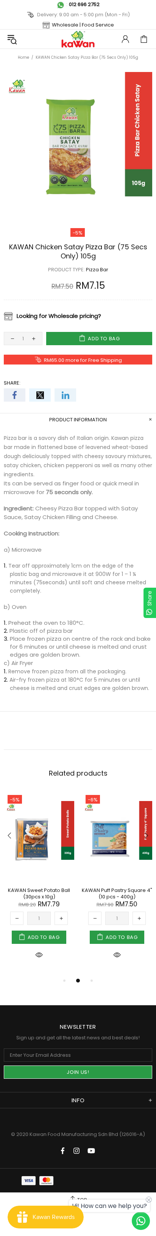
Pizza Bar (97, 269)
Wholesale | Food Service (83, 24)
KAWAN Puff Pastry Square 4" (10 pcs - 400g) (117, 893)
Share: (12, 383)
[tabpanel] (39, 883)
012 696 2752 (84, 4)
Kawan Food (78, 39)
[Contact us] (141, 1221)
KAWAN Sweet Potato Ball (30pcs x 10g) (39, 893)
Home (23, 57)
